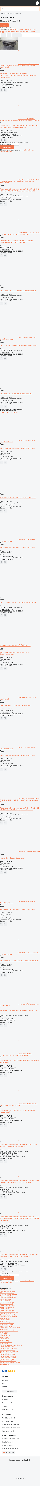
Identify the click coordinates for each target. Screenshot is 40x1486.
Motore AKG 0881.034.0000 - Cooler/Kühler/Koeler (17, 448)
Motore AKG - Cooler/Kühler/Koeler (12, 858)
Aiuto (3, 1383)
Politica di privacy (7, 1421)
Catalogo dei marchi (8, 1431)
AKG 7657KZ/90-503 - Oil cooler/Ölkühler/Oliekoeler (18, 498)
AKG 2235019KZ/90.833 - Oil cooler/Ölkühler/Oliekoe (18, 345)
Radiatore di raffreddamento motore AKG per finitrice (18, 1010)
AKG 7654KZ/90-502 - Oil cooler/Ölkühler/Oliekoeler (18, 291)
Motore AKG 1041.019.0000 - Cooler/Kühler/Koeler (17, 755)
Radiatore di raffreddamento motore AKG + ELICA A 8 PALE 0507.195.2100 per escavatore (18, 1145)
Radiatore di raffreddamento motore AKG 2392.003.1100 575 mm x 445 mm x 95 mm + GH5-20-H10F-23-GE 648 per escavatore (19, 1218)
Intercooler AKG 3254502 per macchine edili (15, 705)
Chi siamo (5, 1380)
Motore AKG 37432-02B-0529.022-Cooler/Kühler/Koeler (19, 961)
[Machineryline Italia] (13, 3)
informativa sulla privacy (27, 150)
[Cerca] (37, 9)
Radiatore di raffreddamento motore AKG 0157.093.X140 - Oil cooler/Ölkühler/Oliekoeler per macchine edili (19, 190)
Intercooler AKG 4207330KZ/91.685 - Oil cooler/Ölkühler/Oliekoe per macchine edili (16, 241)
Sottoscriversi (7, 147)
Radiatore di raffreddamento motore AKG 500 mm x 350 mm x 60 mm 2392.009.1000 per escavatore (19, 1181)
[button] (37, 3)
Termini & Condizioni (8, 1418)
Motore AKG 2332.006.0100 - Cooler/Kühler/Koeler (17, 548)
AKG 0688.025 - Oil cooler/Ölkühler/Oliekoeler (16, 394)
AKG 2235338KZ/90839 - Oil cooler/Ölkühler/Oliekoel (18, 602)
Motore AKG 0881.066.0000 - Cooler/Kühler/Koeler (17, 909)
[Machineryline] (2, 13)
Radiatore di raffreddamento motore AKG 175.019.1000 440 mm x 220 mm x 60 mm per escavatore (19, 1255)
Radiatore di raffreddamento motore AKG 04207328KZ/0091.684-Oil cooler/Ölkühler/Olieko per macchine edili (18, 75)
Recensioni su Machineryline (11, 1428)
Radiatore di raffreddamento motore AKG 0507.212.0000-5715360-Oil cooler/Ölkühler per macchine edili (19, 809)
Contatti (4, 1386)
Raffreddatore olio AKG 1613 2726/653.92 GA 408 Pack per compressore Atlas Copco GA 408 (19, 126)
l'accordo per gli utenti (6, 151)
